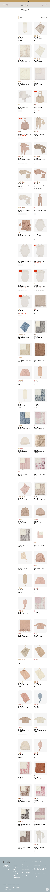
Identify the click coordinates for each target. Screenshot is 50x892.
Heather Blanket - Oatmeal (39, 499)
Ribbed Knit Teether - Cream (39, 684)
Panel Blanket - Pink (22, 474)
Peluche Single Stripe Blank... (39, 824)
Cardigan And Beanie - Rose (39, 636)
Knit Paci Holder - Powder (39, 707)
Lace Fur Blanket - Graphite (24, 824)
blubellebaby (9, 884)
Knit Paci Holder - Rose (38, 755)
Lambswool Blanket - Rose (23, 636)
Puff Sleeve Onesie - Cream (39, 286)
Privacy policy (8, 887)
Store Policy (16, 867)
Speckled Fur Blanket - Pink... (39, 613)
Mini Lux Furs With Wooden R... (40, 38)
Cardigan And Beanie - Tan (23, 730)
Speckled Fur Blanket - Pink (39, 428)
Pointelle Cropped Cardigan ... (40, 159)
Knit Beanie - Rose (22, 383)
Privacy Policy (16, 873)
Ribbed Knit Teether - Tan (39, 662)
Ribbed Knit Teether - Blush (24, 707)
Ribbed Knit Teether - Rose (24, 684)
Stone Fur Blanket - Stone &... (24, 847)
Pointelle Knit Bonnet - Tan (23, 568)
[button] (7, 4)
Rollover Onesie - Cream (23, 312)
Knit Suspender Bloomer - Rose (24, 134)
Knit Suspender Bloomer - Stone (39, 108)
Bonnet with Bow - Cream (23, 107)
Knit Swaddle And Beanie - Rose (25, 235)
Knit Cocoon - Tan (22, 591)
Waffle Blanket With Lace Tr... (39, 778)
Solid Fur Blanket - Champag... (24, 360)
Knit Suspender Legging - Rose (40, 210)
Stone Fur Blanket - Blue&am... (40, 405)
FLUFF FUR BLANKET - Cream (39, 84)
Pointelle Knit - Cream (22, 38)
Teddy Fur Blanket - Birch (39, 360)
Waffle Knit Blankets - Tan (39, 451)
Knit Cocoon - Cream (22, 405)
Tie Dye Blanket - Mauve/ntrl (24, 778)
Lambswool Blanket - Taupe (39, 312)
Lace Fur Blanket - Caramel (24, 801)
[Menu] (4, 4)
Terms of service (15, 887)
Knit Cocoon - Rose (37, 383)
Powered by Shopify (7, 885)
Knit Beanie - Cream (22, 451)
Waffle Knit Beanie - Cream (23, 755)
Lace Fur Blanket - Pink (38, 801)
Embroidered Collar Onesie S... (40, 261)
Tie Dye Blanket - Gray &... (23, 545)
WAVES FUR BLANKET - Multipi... (40, 474)
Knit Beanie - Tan (37, 522)
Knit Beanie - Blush (37, 591)
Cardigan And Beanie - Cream (40, 730)
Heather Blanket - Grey (38, 337)
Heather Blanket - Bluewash (24, 428)
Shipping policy (8, 889)
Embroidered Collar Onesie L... (40, 235)
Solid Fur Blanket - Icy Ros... (39, 545)
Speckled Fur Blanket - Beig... (24, 61)
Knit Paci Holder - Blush (23, 613)
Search (15, 865)
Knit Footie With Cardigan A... (39, 134)
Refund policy (16, 885)
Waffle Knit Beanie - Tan (23, 522)
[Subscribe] (46, 865)
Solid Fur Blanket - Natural (23, 84)
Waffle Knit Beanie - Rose (39, 568)
